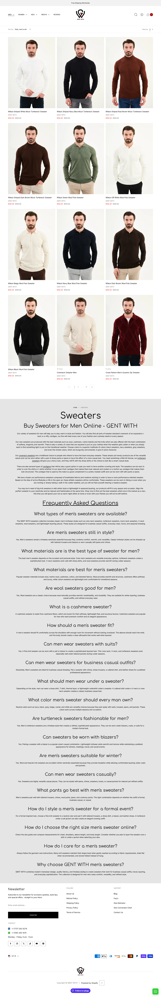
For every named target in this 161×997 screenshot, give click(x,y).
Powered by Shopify (89, 983)
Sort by (10, 29)
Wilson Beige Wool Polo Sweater (21, 283)
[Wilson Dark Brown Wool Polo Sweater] (129, 244)
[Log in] (142, 14)
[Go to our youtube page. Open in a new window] (36, 943)
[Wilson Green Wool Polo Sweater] (80, 158)
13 (86, 387)
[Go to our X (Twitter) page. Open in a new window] (23, 943)
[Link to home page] (80, 971)
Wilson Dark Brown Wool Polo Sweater (121, 283)
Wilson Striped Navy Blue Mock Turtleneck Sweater (78, 111)
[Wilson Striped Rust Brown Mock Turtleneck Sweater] (129, 72)
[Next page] (92, 387)
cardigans (47, 466)
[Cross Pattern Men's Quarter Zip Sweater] (129, 330)
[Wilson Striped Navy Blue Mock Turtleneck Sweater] (80, 72)
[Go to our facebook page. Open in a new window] (10, 943)
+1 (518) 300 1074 (19, 933)
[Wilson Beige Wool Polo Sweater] (31, 244)
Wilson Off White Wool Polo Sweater (120, 197)
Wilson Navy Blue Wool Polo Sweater (72, 283)
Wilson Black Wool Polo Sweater (21, 369)
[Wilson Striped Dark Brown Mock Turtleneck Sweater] (31, 158)
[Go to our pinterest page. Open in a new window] (43, 943)
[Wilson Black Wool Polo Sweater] (31, 330)
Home (75, 407)
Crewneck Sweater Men (67, 372)
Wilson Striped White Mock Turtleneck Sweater (27, 111)
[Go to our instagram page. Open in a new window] (17, 943)
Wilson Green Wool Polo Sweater (70, 197)
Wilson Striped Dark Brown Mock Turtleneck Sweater (30, 197)
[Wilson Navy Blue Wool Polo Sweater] (80, 244)
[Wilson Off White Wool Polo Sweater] (129, 158)
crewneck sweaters (27, 455)
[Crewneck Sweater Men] (80, 330)
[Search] (136, 14)
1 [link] (74, 387)
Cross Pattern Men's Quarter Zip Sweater (123, 372)
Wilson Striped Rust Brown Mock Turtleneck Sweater (127, 111)
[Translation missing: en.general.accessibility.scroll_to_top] (101, 982)
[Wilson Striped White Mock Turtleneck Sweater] (31, 72)
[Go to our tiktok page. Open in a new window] (30, 943)
